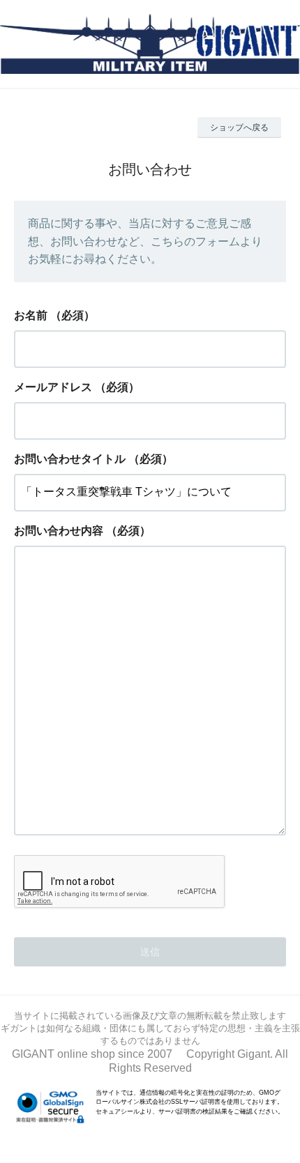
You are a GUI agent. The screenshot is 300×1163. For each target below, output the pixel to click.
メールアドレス (53, 387)
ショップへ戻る (239, 127)
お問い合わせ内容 (58, 531)
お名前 (30, 315)
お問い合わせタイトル (70, 459)
